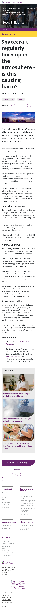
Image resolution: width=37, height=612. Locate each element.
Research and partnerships (24, 529)
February (6, 10)
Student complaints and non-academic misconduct (27, 510)
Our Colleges (6, 502)
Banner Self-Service (8, 544)
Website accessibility (26, 506)
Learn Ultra (5, 541)
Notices (22, 494)
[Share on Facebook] (23, 105)
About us (16, 469)
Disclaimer (5, 595)
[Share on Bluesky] (13, 106)
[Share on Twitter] (18, 105)
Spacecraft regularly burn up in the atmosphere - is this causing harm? (14, 13)
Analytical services (7, 528)
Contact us (5, 497)
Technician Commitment (6, 549)
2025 (33, 8)
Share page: (6, 105)
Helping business (7, 526)
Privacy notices (7, 602)
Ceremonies (5, 507)
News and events (15, 8)
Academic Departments (9, 505)
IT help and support (8, 555)
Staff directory (6, 546)
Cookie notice (6, 600)
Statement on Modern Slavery (27, 497)
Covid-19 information (26, 503)
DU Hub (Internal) (7, 553)
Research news (8, 99)
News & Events (13, 22)
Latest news (26, 8)
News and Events (8, 34)
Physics (21, 99)
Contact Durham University (16, 463)
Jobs (3, 495)
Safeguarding (24, 514)
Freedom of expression (27, 501)
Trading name (6, 597)
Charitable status (7, 593)
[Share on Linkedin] (29, 105)
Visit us (4, 500)
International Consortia (27, 526)
